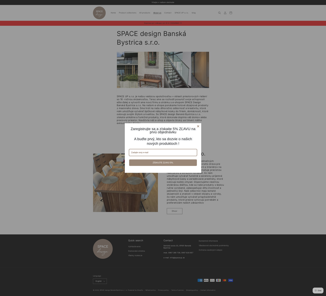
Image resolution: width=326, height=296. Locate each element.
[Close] (198, 126)
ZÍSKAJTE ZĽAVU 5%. (163, 163)
